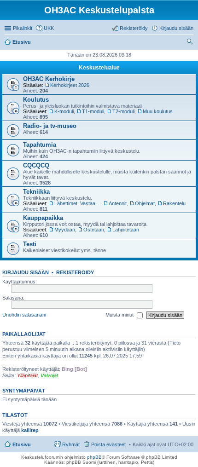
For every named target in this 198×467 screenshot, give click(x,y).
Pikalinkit (22, 28)
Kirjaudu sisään (25, 272)
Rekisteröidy (75, 272)
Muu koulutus (158, 111)
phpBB (94, 457)
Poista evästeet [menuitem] (108, 444)
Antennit (118, 203)
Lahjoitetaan (125, 229)
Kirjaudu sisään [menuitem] (176, 28)
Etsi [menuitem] (190, 42)
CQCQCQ (36, 165)
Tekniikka (36, 191)
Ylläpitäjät (27, 375)
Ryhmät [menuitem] (71, 444)
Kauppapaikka (43, 217)
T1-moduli (93, 111)
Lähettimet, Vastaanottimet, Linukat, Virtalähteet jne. (77, 203)
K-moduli (64, 111)
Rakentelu (174, 203)
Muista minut (120, 314)
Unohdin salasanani (24, 314)
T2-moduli (123, 111)
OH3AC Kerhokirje (49, 78)
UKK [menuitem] (49, 28)
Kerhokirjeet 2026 (69, 85)
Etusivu (21, 444)
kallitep (30, 430)
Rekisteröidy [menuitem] (134, 28)
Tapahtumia (39, 144)
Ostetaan (93, 229)
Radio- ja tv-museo (49, 125)
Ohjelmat (145, 203)
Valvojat (49, 375)
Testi (29, 244)
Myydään (64, 229)
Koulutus (36, 99)
